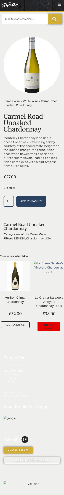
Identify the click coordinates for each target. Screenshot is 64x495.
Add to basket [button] (15, 324)
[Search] (55, 19)
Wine (17, 101)
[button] (59, 4)
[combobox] (25, 19)
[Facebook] (7, 439)
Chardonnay (35, 238)
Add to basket (31, 201)
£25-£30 (19, 238)
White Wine (31, 101)
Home (7, 101)
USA (48, 238)
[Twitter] (16, 439)
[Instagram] (24, 439)
